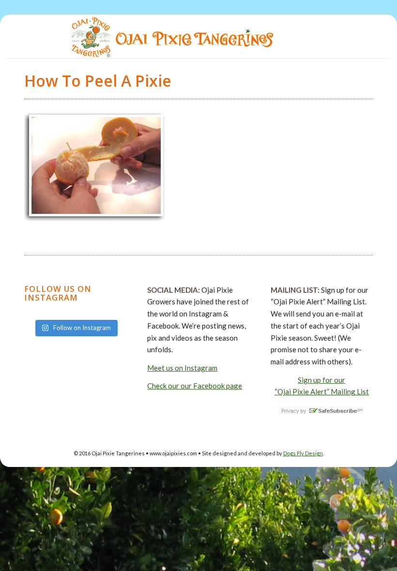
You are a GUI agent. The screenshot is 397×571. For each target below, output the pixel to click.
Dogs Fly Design (303, 453)
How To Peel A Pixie (97, 80)
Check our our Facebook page (194, 385)
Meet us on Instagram (182, 367)
